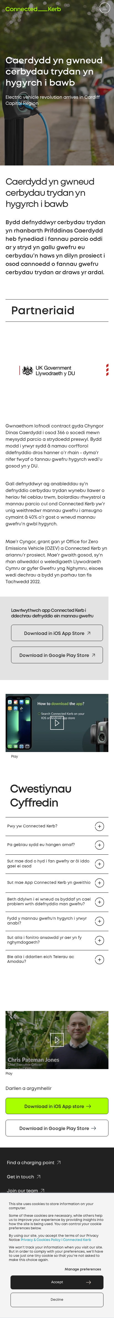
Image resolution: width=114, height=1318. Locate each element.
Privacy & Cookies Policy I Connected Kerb (56, 1240)
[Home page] (33, 9)
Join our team (23, 1191)
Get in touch (21, 1177)
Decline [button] (57, 1299)
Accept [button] (57, 1282)
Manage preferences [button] (83, 1269)
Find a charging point (31, 1163)
